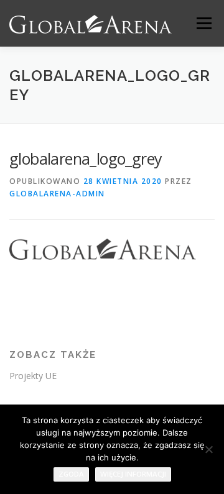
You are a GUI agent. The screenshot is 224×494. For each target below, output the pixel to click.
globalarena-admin (57, 193)
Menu (203, 23)
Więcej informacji (133, 473)
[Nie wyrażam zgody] (208, 449)
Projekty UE (33, 376)
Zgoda (71, 473)
